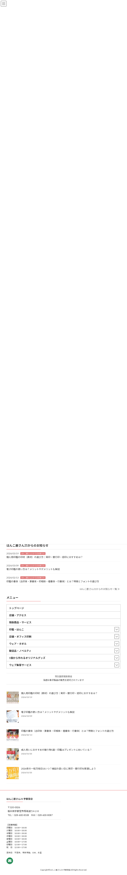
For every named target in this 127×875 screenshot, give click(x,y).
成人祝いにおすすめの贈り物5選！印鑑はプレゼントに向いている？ (56, 749)
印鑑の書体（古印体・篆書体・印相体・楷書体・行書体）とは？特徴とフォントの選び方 (52, 581)
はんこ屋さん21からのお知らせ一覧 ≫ (100, 589)
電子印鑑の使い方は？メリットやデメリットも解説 (33, 569)
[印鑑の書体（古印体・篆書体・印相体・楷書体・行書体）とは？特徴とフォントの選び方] (12, 735)
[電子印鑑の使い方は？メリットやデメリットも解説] (12, 716)
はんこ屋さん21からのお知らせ (33, 553)
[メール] (9, 860)
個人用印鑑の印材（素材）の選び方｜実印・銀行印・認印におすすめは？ (44, 557)
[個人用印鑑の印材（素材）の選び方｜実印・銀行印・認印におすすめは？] (12, 697)
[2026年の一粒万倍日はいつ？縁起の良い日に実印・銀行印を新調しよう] (12, 773)
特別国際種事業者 (63, 676)
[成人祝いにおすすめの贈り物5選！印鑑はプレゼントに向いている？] (12, 754)
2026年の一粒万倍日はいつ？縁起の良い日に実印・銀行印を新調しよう (58, 768)
